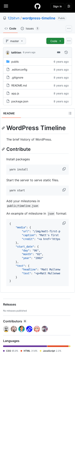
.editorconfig (19, 69)
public (15, 61)
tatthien (16, 52)
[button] (64, 169)
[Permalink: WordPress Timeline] (3, 128)
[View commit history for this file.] (66, 52)
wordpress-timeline (38, 18)
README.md (19, 85)
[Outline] (70, 113)
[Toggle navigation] (6, 6)
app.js (15, 93)
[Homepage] (37, 6)
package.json (19, 101)
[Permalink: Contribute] (3, 149)
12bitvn (14, 18)
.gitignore (17, 77)
